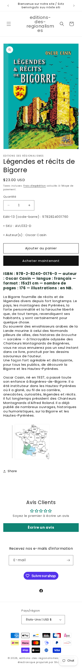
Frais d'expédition (34, 185)
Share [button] (12, 471)
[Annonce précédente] (8, 5)
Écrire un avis (41, 527)
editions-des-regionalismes (39, 658)
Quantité (9, 197)
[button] (9, 24)
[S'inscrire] (68, 560)
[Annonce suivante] (74, 5)
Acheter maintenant (41, 260)
